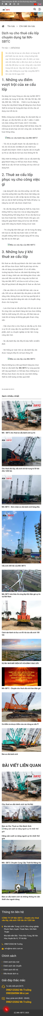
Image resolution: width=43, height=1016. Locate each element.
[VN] (35, 4)
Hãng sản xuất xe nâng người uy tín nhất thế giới (21, 837)
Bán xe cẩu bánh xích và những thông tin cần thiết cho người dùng (21, 898)
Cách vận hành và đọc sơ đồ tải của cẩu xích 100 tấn (20, 634)
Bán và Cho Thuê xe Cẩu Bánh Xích (16, 826)
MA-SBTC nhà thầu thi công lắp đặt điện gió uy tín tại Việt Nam (21, 595)
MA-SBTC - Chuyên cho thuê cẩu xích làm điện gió (21, 688)
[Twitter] (10, 4)
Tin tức (11, 26)
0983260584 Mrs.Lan (17, 993)
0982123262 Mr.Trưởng (13, 944)
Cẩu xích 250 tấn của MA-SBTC (14, 566)
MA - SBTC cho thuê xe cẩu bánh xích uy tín (18, 433)
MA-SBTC (23, 368)
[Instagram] (14, 4)
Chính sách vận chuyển (12, 966)
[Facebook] (2, 4)
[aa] (18, 4)
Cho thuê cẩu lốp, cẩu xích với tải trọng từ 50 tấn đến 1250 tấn (20, 470)
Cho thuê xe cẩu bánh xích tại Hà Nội (17, 804)
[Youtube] (6, 4)
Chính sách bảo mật (11, 962)
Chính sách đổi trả (10, 970)
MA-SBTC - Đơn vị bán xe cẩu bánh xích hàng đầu (21, 507)
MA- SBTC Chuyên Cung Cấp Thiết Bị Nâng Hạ (21, 863)
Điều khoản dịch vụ (10, 974)
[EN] (39, 4)
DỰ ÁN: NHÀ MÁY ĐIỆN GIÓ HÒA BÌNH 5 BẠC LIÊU (20, 663)
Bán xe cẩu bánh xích (10, 754)
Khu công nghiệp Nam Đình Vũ (8, 389)
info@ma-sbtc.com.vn (14, 948)
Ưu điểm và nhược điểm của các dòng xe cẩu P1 (20, 724)
